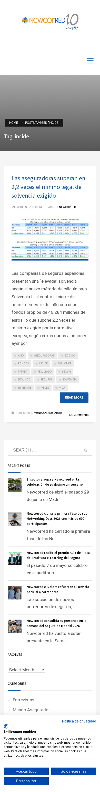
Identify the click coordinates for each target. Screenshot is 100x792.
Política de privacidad (79, 721)
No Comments (78, 415)
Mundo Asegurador (48, 413)
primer (22, 371)
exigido (70, 355)
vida (62, 387)
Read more (74, 397)
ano (21, 355)
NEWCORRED (67, 207)
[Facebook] (77, 44)
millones (64, 363)
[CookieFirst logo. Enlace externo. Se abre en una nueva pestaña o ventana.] (6, 726)
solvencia (70, 379)
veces (45, 387)
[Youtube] (84, 44)
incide (43, 363)
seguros (46, 379)
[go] (85, 450)
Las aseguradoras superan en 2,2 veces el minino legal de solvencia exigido (48, 186)
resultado (44, 371)
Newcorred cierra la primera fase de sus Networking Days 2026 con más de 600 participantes (57, 518)
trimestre (24, 387)
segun (66, 371)
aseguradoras (44, 355)
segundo (24, 379)
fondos (23, 363)
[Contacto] (92, 44)
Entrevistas (23, 699)
